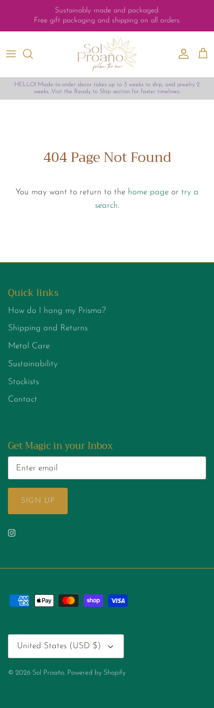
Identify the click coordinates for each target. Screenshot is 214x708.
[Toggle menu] (11, 54)
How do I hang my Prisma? (57, 310)
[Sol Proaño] (107, 54)
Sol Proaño (48, 673)
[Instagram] (11, 533)
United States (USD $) (59, 646)
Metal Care (29, 346)
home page (148, 192)
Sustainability (33, 364)
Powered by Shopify (96, 673)
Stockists (23, 382)
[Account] (181, 54)
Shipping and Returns (48, 328)
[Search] (33, 54)
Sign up (38, 501)
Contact (22, 399)
